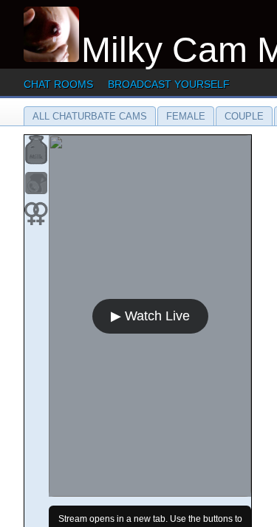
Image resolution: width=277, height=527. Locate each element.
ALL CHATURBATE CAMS (90, 116)
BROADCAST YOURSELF (169, 84)
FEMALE (185, 116)
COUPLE (244, 116)
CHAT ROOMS (58, 84)
